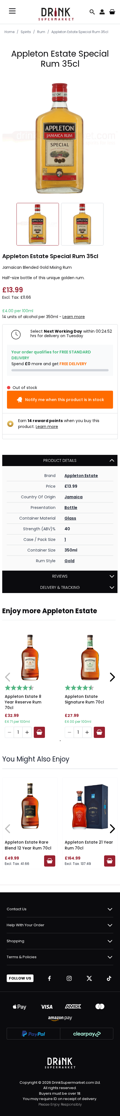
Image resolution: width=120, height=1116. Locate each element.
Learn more (74, 316)
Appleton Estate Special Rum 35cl (79, 31)
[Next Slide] (112, 677)
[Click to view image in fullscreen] (60, 138)
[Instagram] (69, 978)
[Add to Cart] (39, 732)
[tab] (59, 740)
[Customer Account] (102, 12)
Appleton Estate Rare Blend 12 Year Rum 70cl (28, 845)
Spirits (26, 31)
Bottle (70, 507)
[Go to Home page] (56, 11)
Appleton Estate (81, 475)
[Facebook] (49, 978)
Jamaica (73, 497)
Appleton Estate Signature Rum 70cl (84, 699)
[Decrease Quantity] (9, 732)
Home (9, 31)
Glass (70, 518)
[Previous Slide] (7, 677)
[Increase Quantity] (27, 732)
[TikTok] (109, 978)
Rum (41, 31)
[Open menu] (12, 11)
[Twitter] (89, 978)
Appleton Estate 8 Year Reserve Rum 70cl (23, 702)
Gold (69, 561)
